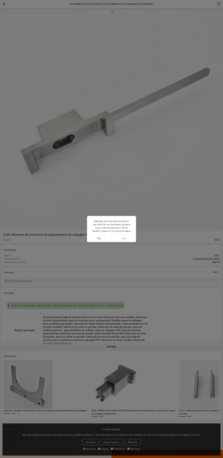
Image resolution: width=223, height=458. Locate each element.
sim (124, 238)
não (99, 238)
